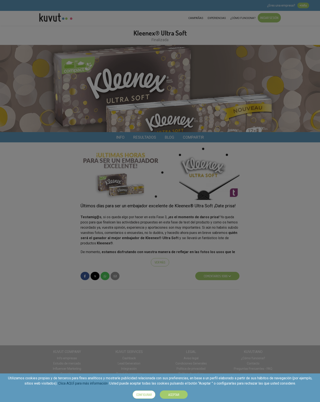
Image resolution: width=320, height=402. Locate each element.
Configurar (144, 395)
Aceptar (173, 395)
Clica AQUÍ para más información (83, 383)
